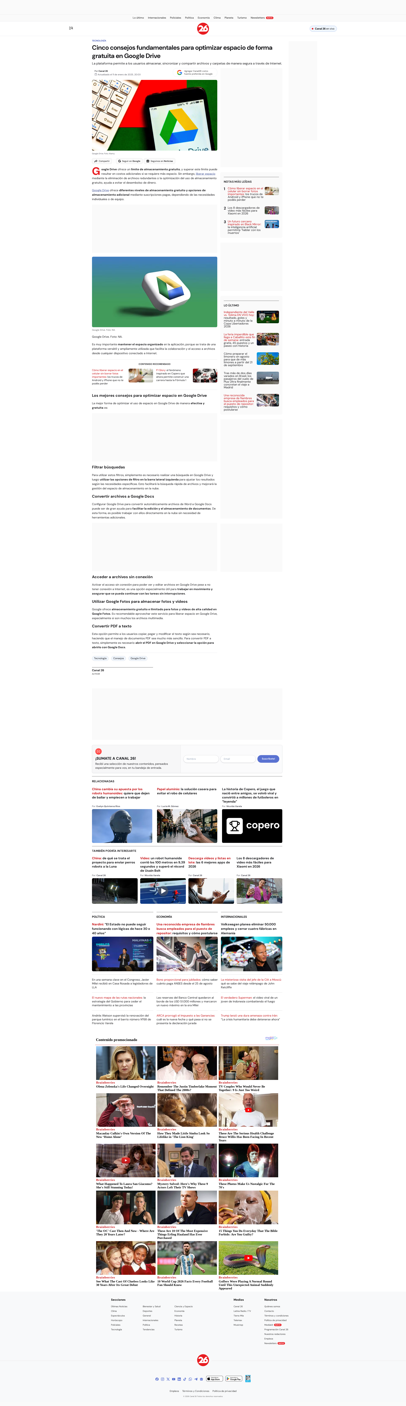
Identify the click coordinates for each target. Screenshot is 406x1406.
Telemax (238, 1320)
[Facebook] (157, 1379)
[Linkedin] (179, 1379)
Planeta (178, 1320)
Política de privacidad (275, 1320)
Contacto (269, 1311)
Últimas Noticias (119, 1306)
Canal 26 (103, 71)
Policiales (115, 1324)
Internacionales (234, 917)
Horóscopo (116, 1320)
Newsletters (274, 1343)
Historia (178, 1315)
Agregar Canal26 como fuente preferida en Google (198, 72)
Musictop (238, 1324)
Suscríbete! (268, 758)
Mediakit (272, 1324)
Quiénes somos (272, 1306)
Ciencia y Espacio (183, 1306)
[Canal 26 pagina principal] (203, 33)
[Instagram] (162, 1379)
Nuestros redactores (274, 1334)
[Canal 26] (203, 1360)
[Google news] (201, 1379)
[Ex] (168, 1379)
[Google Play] (233, 1379)
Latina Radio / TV (242, 1311)
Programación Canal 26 (276, 1329)
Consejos (118, 658)
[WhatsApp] (190, 1379)
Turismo (178, 1329)
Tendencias (148, 1329)
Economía (164, 917)
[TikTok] (184, 1379)
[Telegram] (195, 1379)
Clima (114, 1311)
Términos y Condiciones (195, 1391)
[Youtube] (173, 1379)
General (147, 1315)
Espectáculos (118, 1315)
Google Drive (100, 190)
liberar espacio (205, 174)
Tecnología (99, 40)
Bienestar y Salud (151, 1306)
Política (98, 917)
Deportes (147, 1311)
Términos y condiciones (276, 1315)
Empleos (268, 1338)
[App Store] (214, 1379)
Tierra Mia (239, 1315)
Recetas (178, 1324)
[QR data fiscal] (248, 1381)
